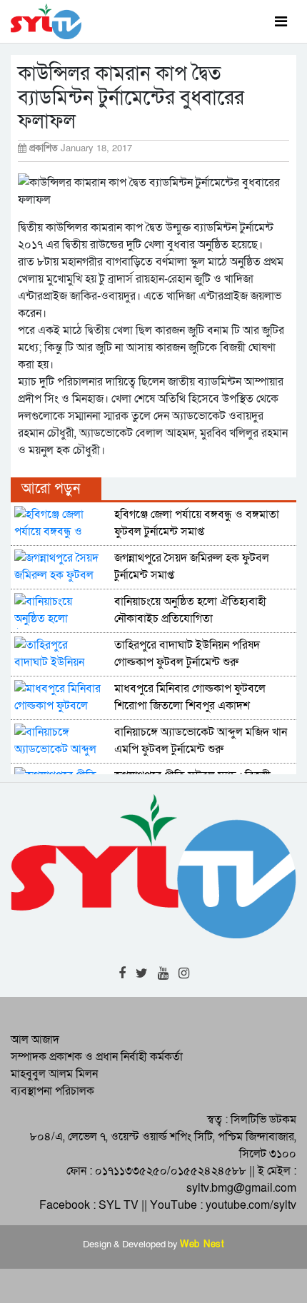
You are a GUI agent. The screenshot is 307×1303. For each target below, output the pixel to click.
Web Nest (202, 1244)
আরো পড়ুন (50, 489)
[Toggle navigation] (281, 21)
